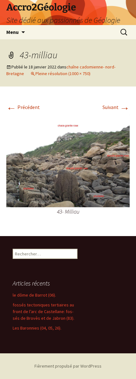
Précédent (23, 107)
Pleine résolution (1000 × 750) (62, 73)
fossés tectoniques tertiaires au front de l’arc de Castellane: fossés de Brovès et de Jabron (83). (43, 311)
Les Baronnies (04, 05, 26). (37, 328)
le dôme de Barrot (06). (34, 295)
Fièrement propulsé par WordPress (68, 366)
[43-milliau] (68, 160)
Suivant (116, 107)
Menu (12, 32)
